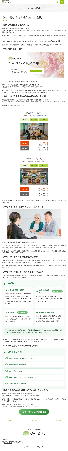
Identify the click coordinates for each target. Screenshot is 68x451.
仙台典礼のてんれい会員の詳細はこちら (34, 412)
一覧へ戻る (34, 421)
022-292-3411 (8, 443)
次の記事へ (58, 421)
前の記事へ (10, 421)
